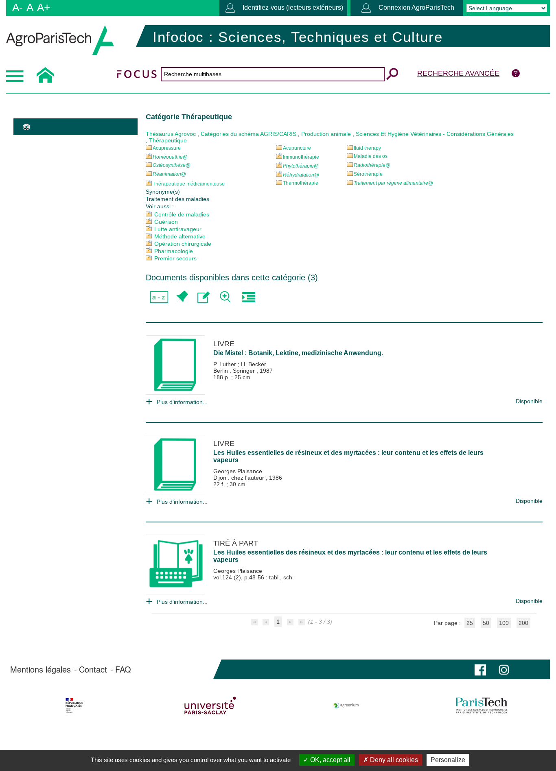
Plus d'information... (182, 402)
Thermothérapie (300, 183)
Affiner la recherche (226, 297)
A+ (43, 7)
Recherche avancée (458, 73)
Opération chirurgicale (182, 243)
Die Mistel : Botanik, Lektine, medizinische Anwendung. (298, 352)
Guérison (166, 221)
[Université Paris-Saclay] (210, 705)
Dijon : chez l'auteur (239, 477)
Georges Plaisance (237, 471)
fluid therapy (367, 148)
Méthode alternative (180, 236)
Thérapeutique (168, 140)
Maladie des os (370, 156)
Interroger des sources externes (248, 297)
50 (486, 623)
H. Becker (253, 364)
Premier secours (175, 258)
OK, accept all (329, 759)
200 (523, 623)
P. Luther (225, 364)
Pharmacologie (173, 251)
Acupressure (167, 148)
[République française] (74, 705)
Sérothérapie (368, 174)
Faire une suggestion (204, 297)
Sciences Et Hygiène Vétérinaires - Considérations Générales (435, 134)
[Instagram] (504, 669)
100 (504, 623)
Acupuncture (297, 148)
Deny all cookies (393, 759)
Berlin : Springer (234, 370)
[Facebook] (480, 669)
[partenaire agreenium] (346, 705)
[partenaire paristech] (482, 705)
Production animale (326, 134)
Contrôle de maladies (181, 214)
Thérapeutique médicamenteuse (189, 184)
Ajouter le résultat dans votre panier (181, 297)
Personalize (448, 759)
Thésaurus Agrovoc (171, 134)
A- (17, 7)
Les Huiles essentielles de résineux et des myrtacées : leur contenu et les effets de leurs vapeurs (348, 456)
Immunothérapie (301, 157)
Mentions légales (40, 669)
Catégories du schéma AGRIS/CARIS (248, 134)
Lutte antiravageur (177, 229)
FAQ (123, 669)
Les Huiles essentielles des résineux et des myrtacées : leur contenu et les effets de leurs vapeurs (350, 556)
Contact (93, 669)
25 (469, 623)
